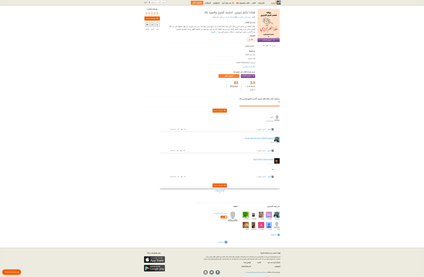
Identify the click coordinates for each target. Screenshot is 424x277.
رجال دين (251, 39)
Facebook (270, 45)
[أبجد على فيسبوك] (217, 272)
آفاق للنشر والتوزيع (249, 67)
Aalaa (247, 229)
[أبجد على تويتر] (211, 272)
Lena (278, 229)
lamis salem (269, 219)
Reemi (262, 219)
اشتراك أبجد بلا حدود (274, 262)
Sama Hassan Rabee (246, 219)
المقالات (208, 2)
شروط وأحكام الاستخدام (251, 272)
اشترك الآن (229, 75)
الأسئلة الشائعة (246, 266)
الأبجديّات (261, 2)
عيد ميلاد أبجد (228, 2)
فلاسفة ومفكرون (249, 46)
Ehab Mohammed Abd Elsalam (277, 219)
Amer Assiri (261, 229)
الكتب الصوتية (243, 2)
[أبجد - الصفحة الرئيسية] (273, 3)
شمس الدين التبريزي (244, 17)
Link (178, 129)
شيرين (270, 229)
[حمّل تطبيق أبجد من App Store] (154, 259)
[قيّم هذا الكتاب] (152, 13)
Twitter (267, 45)
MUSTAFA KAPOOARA (263, 159)
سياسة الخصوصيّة (262, 272)
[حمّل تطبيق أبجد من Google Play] (154, 268)
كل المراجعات (219, 190)
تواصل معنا (247, 262)
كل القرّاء (274, 235)
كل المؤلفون (221, 242)
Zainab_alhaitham (253, 229)
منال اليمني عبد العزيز (225, 17)
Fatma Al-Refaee (253, 219)
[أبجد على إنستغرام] (205, 272)
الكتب (254, 2)
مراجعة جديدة (150, 18)
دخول (145, 2)
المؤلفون (216, 2)
